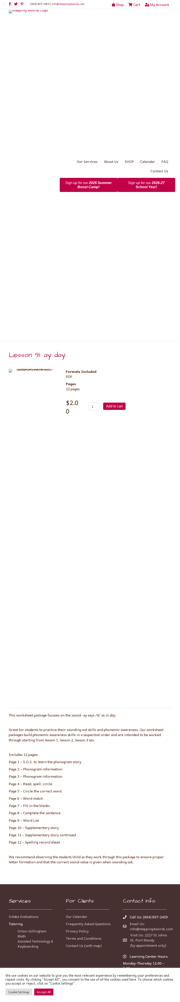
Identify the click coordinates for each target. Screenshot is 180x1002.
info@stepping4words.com (68, 4)
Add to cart (114, 406)
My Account (159, 4)
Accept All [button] (44, 992)
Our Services (87, 161)
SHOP (129, 161)
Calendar (147, 161)
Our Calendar (76, 916)
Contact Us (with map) (84, 945)
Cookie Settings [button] (18, 992)
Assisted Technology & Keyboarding (35, 943)
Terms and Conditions (83, 938)
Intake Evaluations (23, 916)
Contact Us (159, 171)
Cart (136, 4)
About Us (111, 161)
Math (22, 936)
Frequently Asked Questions (88, 923)
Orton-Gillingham (32, 931)
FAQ (164, 161)
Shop (119, 4)
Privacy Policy (77, 931)
